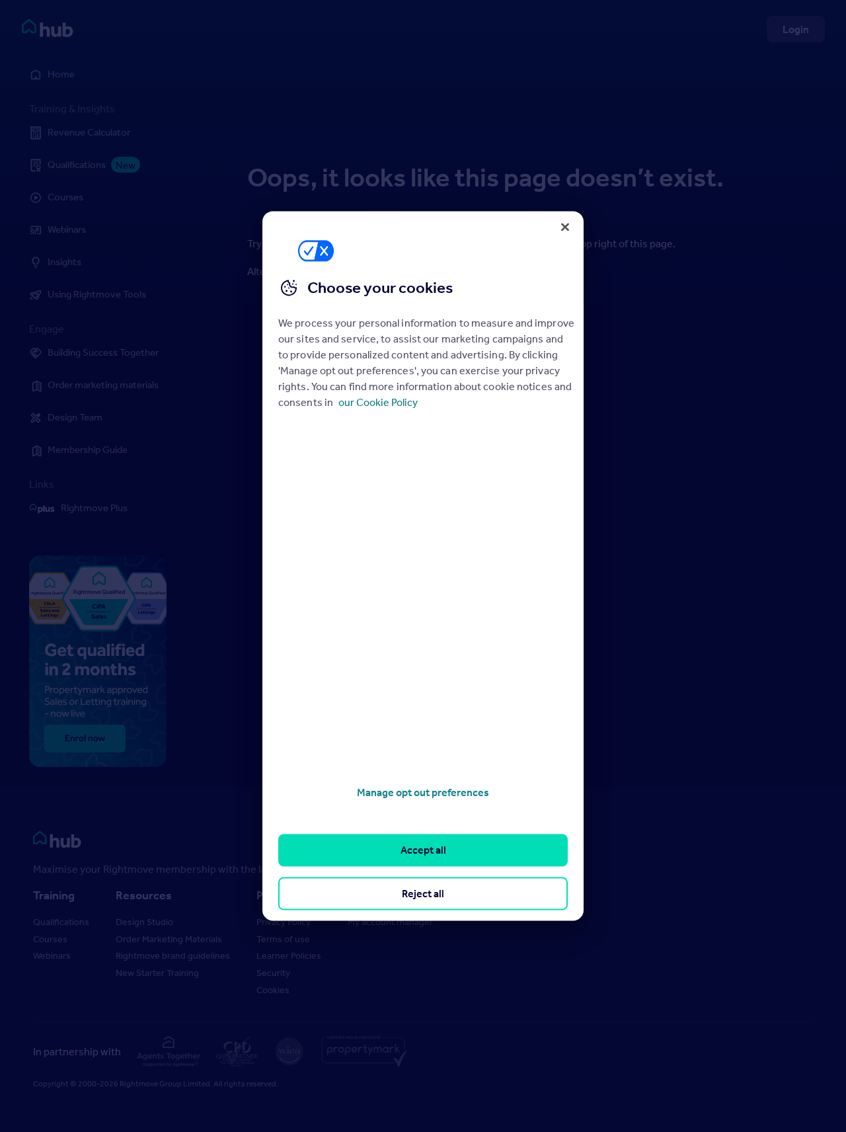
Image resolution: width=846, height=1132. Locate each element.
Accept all (423, 850)
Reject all (423, 893)
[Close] (565, 226)
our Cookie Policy (378, 402)
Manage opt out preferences (423, 792)
